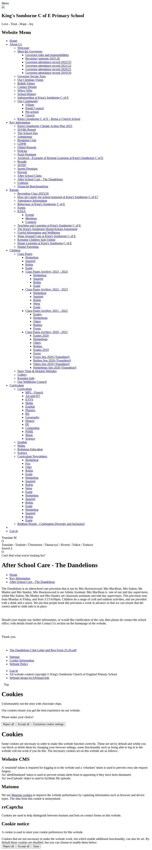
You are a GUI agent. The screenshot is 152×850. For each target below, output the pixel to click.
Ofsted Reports (26, 147)
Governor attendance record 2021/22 (48, 65)
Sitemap (15, 657)
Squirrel (30, 261)
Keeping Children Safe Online (36, 239)
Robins (37, 325)
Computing (32, 428)
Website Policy (19, 664)
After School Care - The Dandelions (40, 179)
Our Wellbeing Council (32, 381)
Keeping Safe (25, 378)
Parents (14, 190)
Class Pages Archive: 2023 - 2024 (46, 271)
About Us (16, 44)
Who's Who (24, 90)
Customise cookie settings (48, 724)
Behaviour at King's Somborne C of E (41, 204)
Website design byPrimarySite (29, 677)
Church (30, 115)
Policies (22, 151)
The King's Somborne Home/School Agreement (47, 229)
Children (15, 250)
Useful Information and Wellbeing (38, 232)
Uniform (22, 183)
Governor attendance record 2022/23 (48, 62)
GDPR (21, 143)
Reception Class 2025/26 (33, 193)
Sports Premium (27, 168)
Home (13, 40)
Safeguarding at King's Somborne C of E (43, 97)
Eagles (37, 314)
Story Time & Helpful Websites (37, 371)
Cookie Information (22, 660)
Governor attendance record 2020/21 (48, 69)
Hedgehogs (40, 318)
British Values (26, 83)
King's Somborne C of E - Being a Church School (48, 119)
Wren (36, 303)
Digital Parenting (28, 246)
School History (26, 94)
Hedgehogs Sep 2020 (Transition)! (54, 367)
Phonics (30, 410)
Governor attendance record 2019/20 (48, 72)
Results (22, 161)
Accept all (23, 724)
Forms (21, 207)
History (30, 421)
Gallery (22, 374)
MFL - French (34, 392)
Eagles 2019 (41, 349)
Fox (27, 463)
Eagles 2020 (41, 335)
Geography (32, 417)
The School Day (27, 133)
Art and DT (32, 396)
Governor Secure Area (31, 76)
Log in (14, 531)
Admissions (24, 136)
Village (29, 104)
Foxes (37, 328)
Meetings (31, 218)
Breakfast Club (26, 140)
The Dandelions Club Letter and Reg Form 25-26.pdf (43, 650)
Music (29, 435)
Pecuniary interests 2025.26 (42, 58)
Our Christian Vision (30, 80)
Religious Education (30, 449)
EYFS (29, 399)
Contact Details (27, 87)
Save (36, 846)
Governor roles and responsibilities (47, 55)
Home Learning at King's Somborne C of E (44, 243)
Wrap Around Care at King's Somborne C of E (46, 236)
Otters (37, 321)
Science (30, 438)
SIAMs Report (26, 129)
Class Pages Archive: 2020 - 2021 (46, 332)
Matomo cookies (21, 795)
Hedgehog (31, 257)
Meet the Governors (29, 51)
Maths (29, 403)
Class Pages (24, 254)
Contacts (30, 222)
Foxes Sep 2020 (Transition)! (51, 357)
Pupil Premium (26, 154)
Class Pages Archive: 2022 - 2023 (46, 289)
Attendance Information (32, 200)
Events (29, 214)
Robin (29, 264)
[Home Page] (3, 7)
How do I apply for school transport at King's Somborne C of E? (57, 197)
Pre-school (32, 111)
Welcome (23, 48)
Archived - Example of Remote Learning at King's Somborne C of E (60, 158)
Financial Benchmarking (32, 186)
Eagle (28, 268)
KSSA (21, 211)
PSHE (29, 431)
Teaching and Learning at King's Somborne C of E (49, 225)
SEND (21, 165)
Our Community (27, 101)
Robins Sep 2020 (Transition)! (52, 360)
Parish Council (34, 108)
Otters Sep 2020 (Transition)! (51, 364)
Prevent (22, 172)
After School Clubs (29, 175)
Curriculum (17, 385)
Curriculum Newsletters (32, 456)
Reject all (8, 724)
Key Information (20, 122)
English (30, 406)
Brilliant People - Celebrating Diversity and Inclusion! (51, 524)
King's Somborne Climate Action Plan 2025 (44, 126)
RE (27, 413)
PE (27, 424)
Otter (28, 467)
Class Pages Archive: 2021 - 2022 (46, 310)
